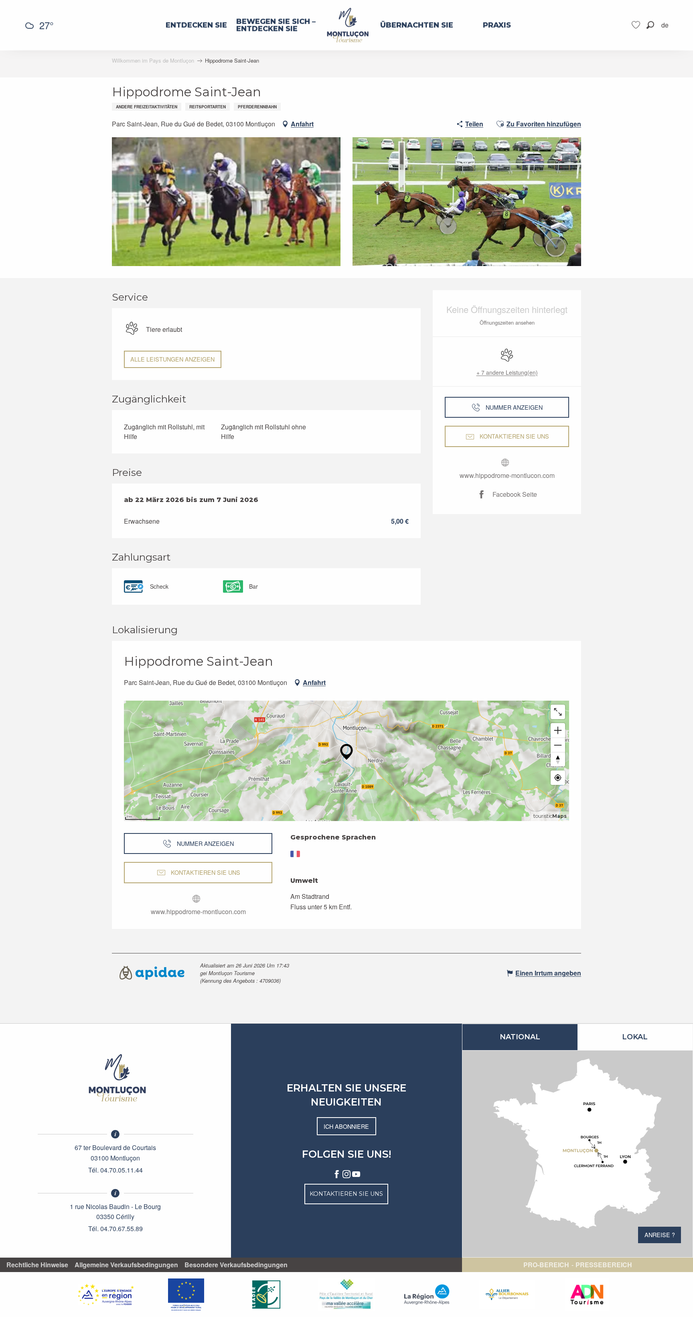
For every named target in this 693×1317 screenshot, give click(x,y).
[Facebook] (337, 1174)
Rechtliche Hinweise (37, 1265)
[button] (650, 25)
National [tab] (520, 1036)
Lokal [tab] (635, 1036)
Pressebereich (603, 1265)
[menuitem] (196, 25)
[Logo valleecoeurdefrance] (115, 1078)
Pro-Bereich (546, 1265)
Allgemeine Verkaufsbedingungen (126, 1265)
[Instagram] (346, 1174)
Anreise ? (659, 1234)
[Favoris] (636, 25)
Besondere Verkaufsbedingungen (236, 1265)
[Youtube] (356, 1174)
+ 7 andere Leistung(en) (507, 372)
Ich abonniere (346, 1126)
